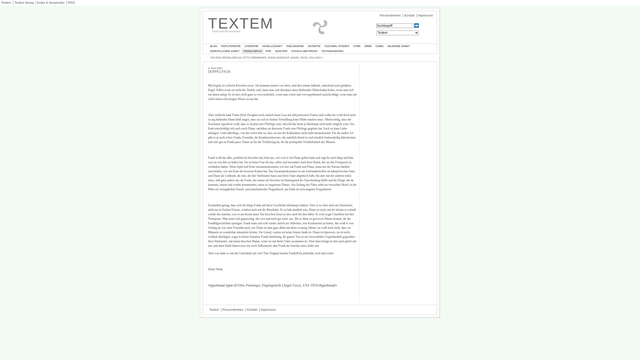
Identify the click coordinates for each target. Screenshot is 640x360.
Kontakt (409, 15)
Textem (6, 2)
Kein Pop (281, 51)
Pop (268, 51)
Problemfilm (253, 51)
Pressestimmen (390, 15)
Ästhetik (314, 46)
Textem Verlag (24, 2)
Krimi (368, 46)
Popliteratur (230, 46)
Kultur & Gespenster (50, 2)
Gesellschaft (272, 46)
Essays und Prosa (305, 51)
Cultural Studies (336, 46)
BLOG (213, 46)
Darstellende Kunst (225, 51)
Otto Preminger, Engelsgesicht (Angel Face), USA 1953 (282, 57)
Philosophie (295, 46)
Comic (380, 46)
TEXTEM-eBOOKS (333, 51)
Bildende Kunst (399, 46)
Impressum (425, 15)
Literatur (251, 46)
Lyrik (356, 46)
